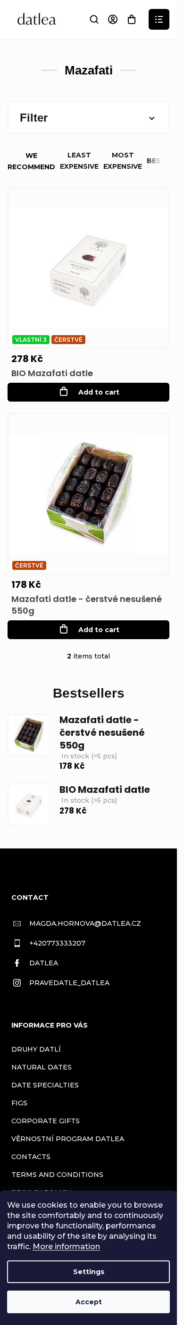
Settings (88, 1271)
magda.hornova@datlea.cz (85, 923)
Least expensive (79, 161)
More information (66, 1246)
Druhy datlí (36, 1049)
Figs (19, 1103)
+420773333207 (57, 943)
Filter (34, 117)
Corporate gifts (45, 1121)
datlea (43, 963)
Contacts (30, 1156)
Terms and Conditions (57, 1174)
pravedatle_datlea (69, 983)
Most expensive (122, 161)
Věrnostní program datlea (67, 1139)
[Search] (93, 19)
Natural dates (41, 1067)
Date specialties (45, 1085)
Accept (88, 1302)
